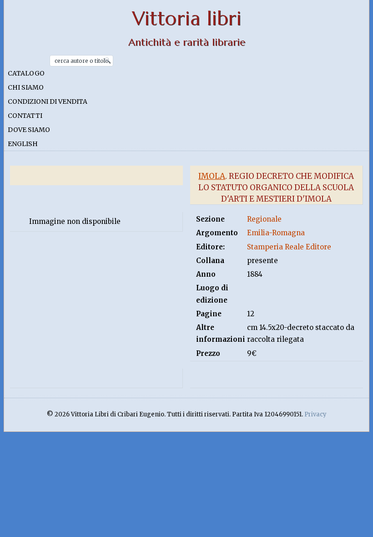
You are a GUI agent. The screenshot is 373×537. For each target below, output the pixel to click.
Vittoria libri (187, 18)
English (23, 144)
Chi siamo (26, 87)
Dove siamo (29, 130)
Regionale (264, 219)
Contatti (25, 115)
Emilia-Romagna (276, 232)
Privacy (315, 414)
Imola (211, 176)
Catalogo (26, 73)
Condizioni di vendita (47, 101)
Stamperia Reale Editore (289, 247)
